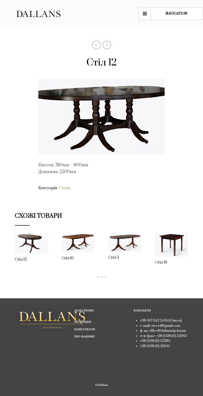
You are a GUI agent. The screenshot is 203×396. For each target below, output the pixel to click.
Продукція (82, 322)
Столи (64, 187)
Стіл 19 (161, 262)
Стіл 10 (68, 258)
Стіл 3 (113, 257)
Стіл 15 (21, 259)
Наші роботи (84, 329)
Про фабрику (84, 336)
